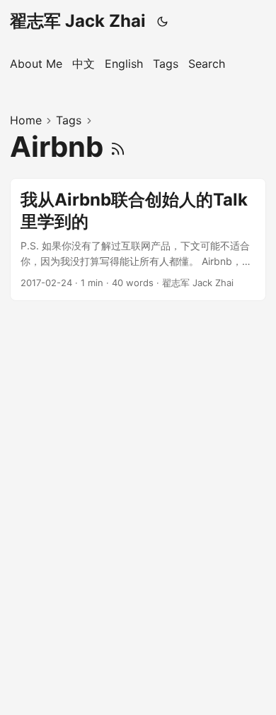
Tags (68, 120)
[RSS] (118, 146)
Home (26, 120)
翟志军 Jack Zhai (78, 21)
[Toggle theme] (162, 21)
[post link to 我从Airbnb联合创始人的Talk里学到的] (138, 239)
